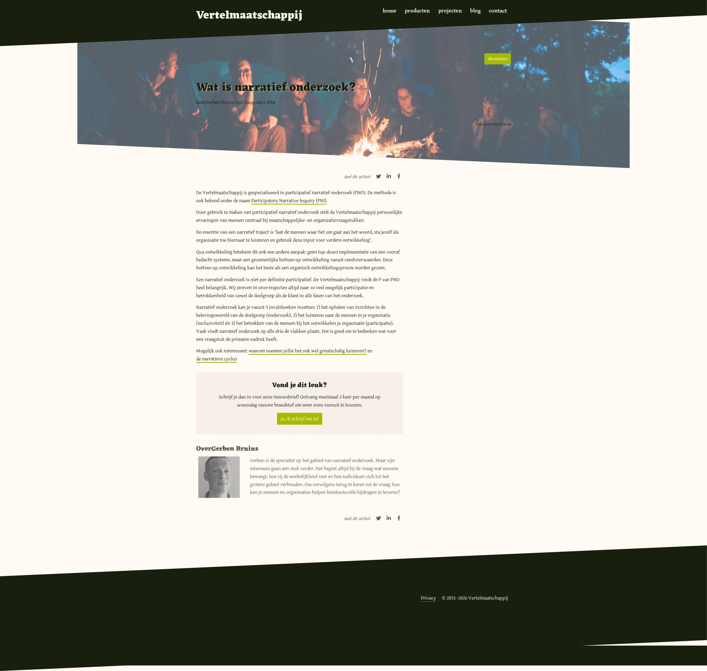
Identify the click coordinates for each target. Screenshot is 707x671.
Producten (417, 11)
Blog (475, 11)
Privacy (428, 597)
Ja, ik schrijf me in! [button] (300, 418)
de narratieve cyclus (216, 358)
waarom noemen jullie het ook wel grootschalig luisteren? (307, 350)
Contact (498, 11)
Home (390, 11)
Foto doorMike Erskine (493, 124)
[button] (379, 176)
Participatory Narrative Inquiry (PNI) (288, 200)
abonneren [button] (497, 59)
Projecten (450, 11)
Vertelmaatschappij (249, 15)
